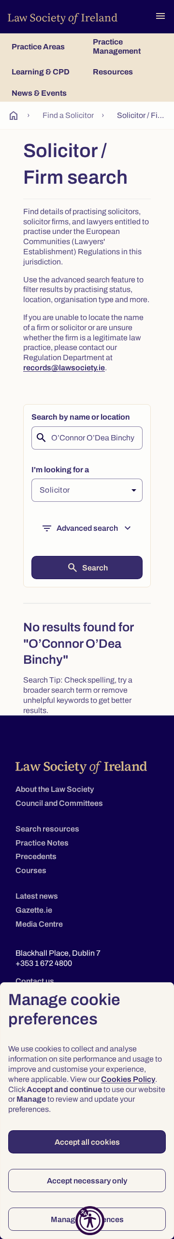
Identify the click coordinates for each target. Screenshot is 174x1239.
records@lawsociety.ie (64, 368)
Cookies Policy (128, 1079)
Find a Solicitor (68, 115)
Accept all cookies (87, 1142)
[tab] (46, 46)
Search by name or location (80, 417)
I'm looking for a (60, 470)
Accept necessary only (87, 1181)
